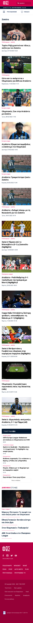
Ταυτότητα (8, 588)
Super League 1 (6, 509)
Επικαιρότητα (6, 456)
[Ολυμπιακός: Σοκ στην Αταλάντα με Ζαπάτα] (16, 97)
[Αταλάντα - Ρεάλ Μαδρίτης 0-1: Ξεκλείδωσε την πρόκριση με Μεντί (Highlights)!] (16, 263)
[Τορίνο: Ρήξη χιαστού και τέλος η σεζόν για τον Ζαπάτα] (16, 31)
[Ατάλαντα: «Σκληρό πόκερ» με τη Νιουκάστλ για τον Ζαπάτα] (16, 196)
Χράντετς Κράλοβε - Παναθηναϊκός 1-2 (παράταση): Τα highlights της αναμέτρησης (16, 449)
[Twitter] (12, 555)
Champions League (7, 274)
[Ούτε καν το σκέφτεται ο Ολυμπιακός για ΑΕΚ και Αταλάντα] (16, 64)
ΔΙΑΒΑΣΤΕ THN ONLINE (14, 7)
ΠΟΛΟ (4, 569)
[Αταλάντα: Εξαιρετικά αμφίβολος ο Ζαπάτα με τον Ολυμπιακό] (16, 130)
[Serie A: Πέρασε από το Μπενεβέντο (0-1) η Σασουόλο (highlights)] (16, 229)
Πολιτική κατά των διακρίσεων (14, 591)
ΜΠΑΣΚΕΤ (17, 565)
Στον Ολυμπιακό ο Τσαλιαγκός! (15, 528)
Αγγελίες (17, 595)
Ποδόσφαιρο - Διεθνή (8, 42)
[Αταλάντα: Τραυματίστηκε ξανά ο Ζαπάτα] (16, 163)
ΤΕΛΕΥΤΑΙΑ (9, 431)
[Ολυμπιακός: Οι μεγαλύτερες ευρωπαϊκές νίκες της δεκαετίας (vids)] (16, 370)
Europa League (6, 108)
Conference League (8, 445)
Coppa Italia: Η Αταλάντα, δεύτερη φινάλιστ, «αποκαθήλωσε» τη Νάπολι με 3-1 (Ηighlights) (16, 315)
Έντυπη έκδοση (9, 599)
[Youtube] (16, 555)
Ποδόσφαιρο (6, 75)
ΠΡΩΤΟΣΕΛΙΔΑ (7, 573)
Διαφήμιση (26, 595)
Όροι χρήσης (18, 588)
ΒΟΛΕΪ (25, 565)
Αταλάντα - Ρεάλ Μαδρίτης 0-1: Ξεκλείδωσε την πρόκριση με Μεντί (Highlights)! (15, 280)
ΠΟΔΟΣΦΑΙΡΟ (7, 565)
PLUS (27, 569)
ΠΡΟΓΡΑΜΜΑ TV (19, 573)
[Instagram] (7, 555)
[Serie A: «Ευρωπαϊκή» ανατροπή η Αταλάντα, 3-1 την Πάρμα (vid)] (16, 406)
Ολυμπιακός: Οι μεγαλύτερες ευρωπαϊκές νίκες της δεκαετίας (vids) (16, 386)
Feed (27, 591)
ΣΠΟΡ (10, 569)
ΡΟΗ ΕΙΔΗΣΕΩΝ (12, 12)
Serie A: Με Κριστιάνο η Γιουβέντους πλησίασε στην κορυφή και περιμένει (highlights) (16, 351)
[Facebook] (3, 555)
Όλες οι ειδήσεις (16, 480)
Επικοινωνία (8, 595)
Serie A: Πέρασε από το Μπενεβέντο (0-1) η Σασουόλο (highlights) (15, 244)
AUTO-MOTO (19, 569)
